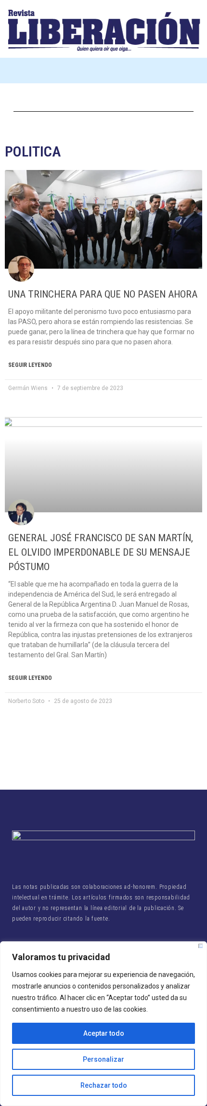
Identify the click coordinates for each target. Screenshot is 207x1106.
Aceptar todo (103, 1033)
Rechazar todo (103, 1085)
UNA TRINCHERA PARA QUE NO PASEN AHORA (102, 294)
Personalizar (103, 1059)
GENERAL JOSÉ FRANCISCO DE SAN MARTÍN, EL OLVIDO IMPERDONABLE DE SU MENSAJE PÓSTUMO (100, 552)
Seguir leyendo (30, 365)
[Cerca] (200, 946)
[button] (103, 70)
